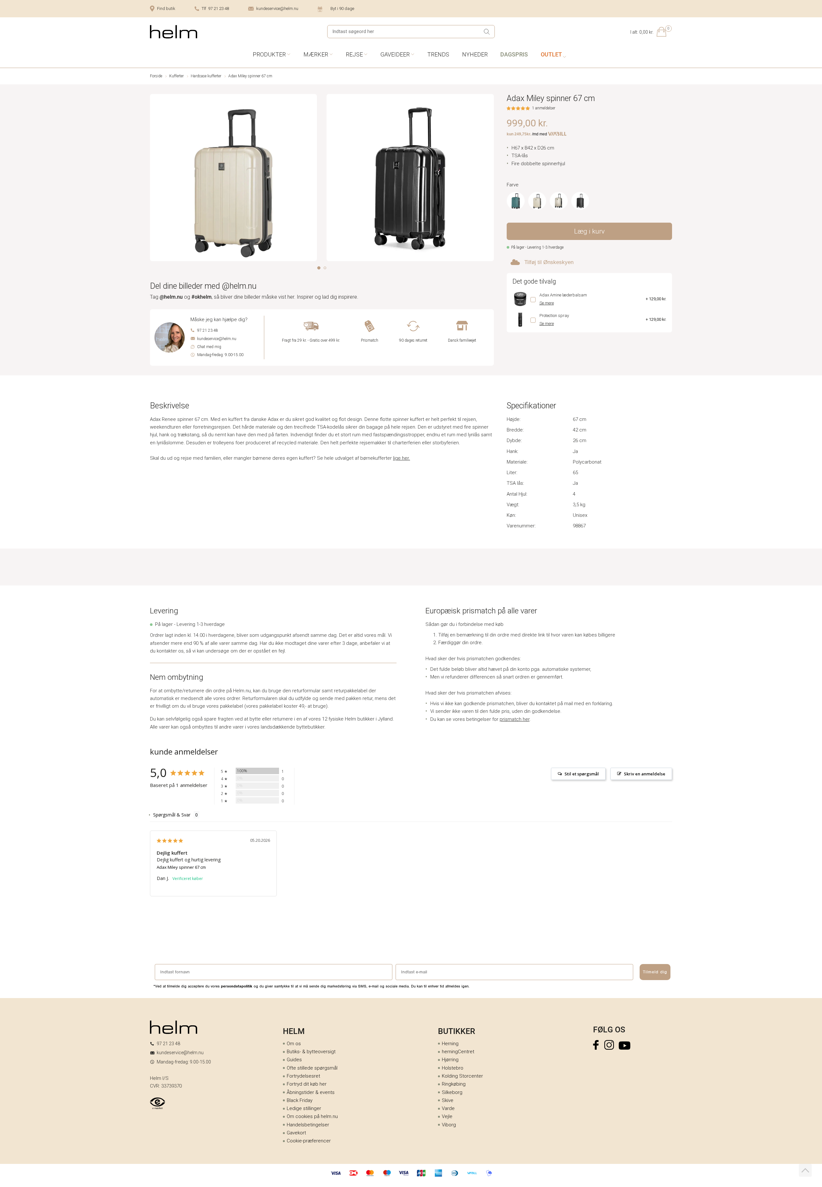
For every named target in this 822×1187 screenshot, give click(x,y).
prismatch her (514, 719)
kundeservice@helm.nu (277, 8)
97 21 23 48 (207, 330)
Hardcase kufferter (206, 76)
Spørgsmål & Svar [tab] (171, 815)
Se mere (546, 303)
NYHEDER (475, 54)
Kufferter (176, 76)
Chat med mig (209, 347)
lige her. (401, 458)
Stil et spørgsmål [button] (581, 774)
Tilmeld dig (655, 972)
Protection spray (554, 315)
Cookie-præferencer (309, 1141)
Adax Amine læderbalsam (563, 295)
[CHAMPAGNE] (537, 201)
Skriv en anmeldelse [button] (644, 774)
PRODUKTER (269, 54)
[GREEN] (516, 201)
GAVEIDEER (395, 54)
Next (489, 178)
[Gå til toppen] (805, 1170)
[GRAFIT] (559, 201)
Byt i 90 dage (342, 8)
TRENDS (438, 54)
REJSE (354, 54)
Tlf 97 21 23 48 (215, 8)
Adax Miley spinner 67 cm (181, 867)
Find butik (166, 8)
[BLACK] (580, 201)
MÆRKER (315, 54)
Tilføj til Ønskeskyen (548, 262)
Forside (156, 76)
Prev (154, 178)
